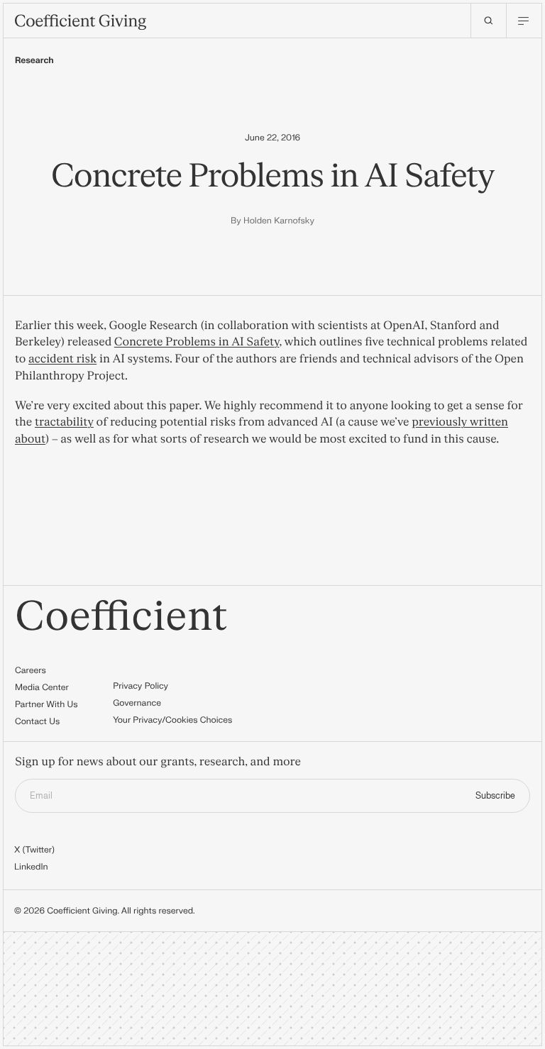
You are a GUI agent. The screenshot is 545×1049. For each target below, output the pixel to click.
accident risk (62, 360)
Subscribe (495, 795)
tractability (64, 423)
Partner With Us (46, 704)
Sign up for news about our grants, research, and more (158, 763)
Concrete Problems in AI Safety (197, 342)
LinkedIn (31, 866)
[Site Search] (488, 21)
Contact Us (37, 721)
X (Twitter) (34, 849)
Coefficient (121, 617)
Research (34, 60)
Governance (137, 703)
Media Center (42, 687)
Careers (30, 670)
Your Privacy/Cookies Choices (172, 720)
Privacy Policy (140, 686)
